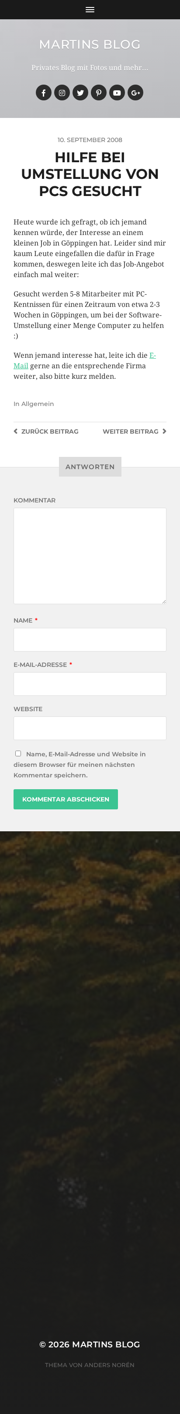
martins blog (90, 44)
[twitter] (80, 92)
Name (26, 620)
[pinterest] (99, 92)
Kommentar (34, 500)
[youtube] (117, 92)
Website (28, 709)
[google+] (135, 92)
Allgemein (37, 404)
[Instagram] (62, 92)
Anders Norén (109, 1364)
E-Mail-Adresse (43, 665)
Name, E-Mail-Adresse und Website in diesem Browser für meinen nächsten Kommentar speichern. (80, 764)
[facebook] (44, 92)
